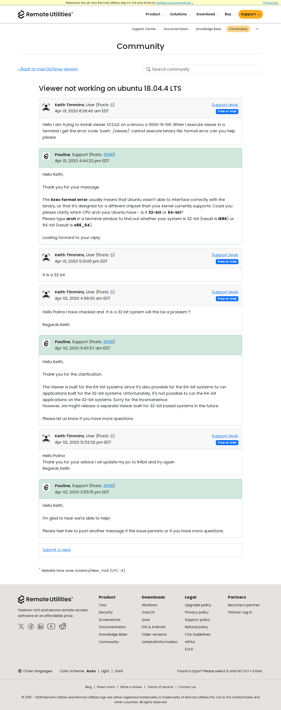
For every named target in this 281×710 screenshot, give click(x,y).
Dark (119, 671)
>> (257, 29)
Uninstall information (160, 641)
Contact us (187, 687)
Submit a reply (57, 549)
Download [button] (205, 14)
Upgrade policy (198, 605)
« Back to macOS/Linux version (48, 69)
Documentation (176, 29)
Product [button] (153, 14)
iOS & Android (153, 626)
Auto (91, 671)
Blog (88, 687)
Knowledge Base (208, 29)
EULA (189, 649)
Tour (103, 605)
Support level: (225, 105)
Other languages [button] (37, 671)
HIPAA (190, 641)
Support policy (197, 619)
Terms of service (160, 687)
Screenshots (110, 619)
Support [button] (248, 14)
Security (106, 612)
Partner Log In (240, 612)
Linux (146, 619)
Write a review (131, 687)
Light (105, 671)
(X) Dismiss (270, 3)
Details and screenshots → (175, 3)
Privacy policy (197, 612)
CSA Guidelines (197, 634)
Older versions (154, 634)
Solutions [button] (178, 14)
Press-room (106, 687)
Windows (149, 605)
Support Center (144, 29)
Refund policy (196, 626)
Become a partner (244, 605)
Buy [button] (228, 14)
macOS (148, 612)
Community (238, 29)
